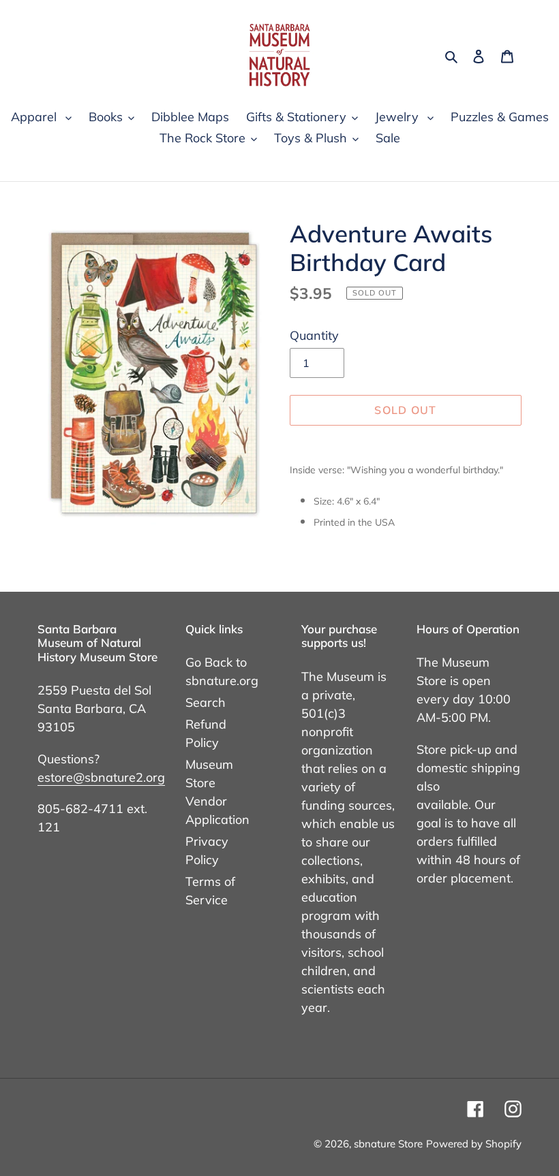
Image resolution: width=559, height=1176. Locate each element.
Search (205, 702)
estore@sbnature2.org (101, 777)
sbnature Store (388, 1143)
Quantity (314, 335)
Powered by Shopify (474, 1143)
